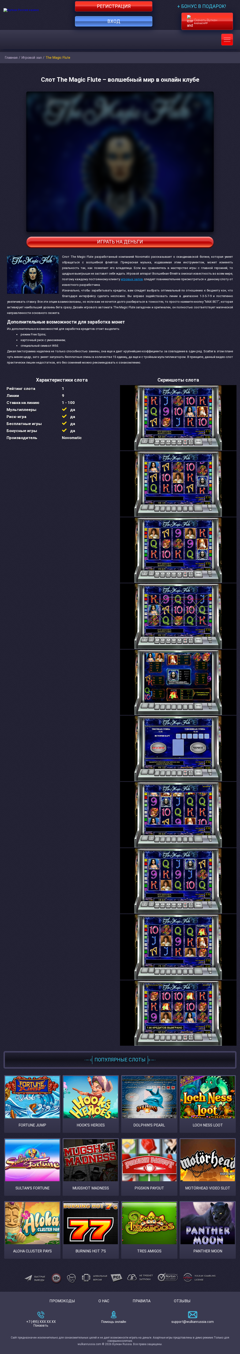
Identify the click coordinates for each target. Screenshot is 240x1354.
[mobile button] (227, 39)
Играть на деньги (120, 242)
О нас (103, 1301)
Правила (141, 1301)
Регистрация (114, 6)
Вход (113, 21)
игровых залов (132, 279)
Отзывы (182, 1301)
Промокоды (62, 1301)
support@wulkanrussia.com (192, 1322)
